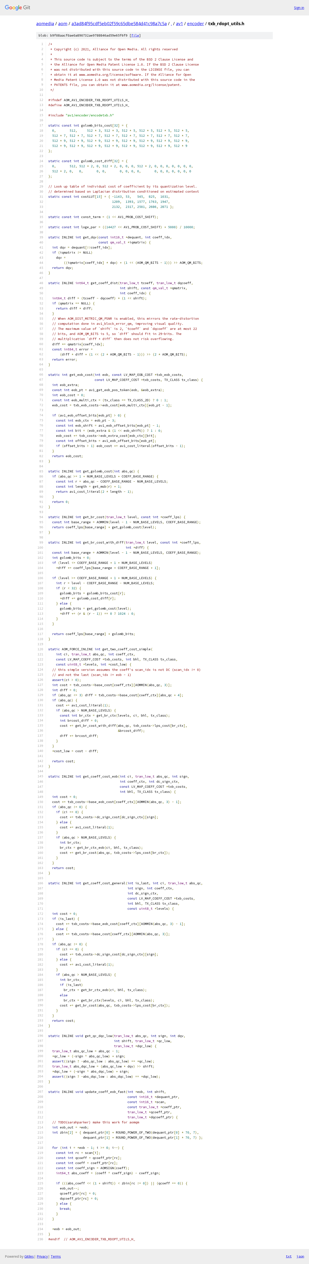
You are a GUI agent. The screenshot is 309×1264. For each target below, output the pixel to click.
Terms (56, 1256)
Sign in (299, 7)
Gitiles (29, 1256)
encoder (195, 23)
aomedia (45, 23)
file (135, 35)
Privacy (42, 1256)
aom (62, 23)
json (300, 1256)
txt (289, 1256)
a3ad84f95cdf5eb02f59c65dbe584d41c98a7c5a (119, 23)
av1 (179, 23)
